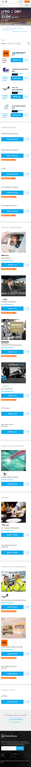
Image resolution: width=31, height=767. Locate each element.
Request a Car (12, 265)
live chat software (15, 722)
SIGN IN (20, 1)
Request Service (12, 484)
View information (7, 260)
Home (2, 753)
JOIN (27, 1)
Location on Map (6, 24)
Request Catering (12, 535)
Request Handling (12, 139)
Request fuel (17, 60)
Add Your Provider (16, 719)
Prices (3, 43)
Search (20, 748)
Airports (27, 5)
